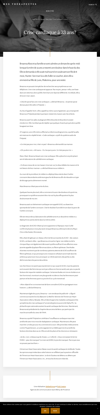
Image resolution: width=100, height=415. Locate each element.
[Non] (98, 408)
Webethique (50, 386)
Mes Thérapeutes (20, 4)
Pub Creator (61, 386)
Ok (45, 411)
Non (55, 411)
